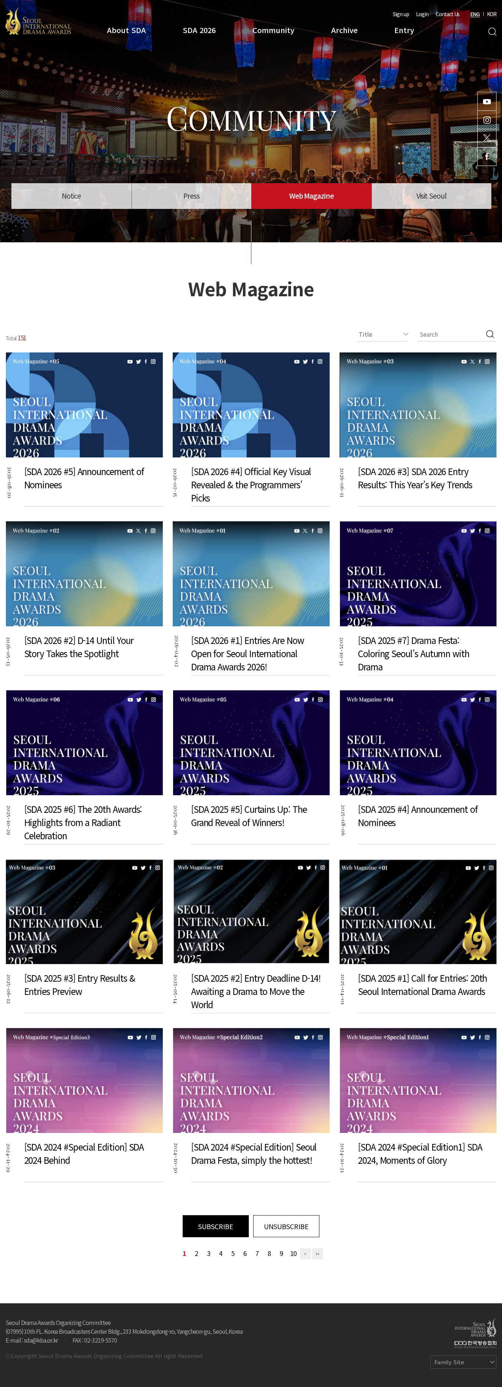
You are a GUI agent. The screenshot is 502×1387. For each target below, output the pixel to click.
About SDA (126, 30)
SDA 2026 (199, 30)
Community (273, 30)
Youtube (487, 101)
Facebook (487, 157)
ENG (475, 14)
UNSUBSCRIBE (286, 1226)
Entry (404, 30)
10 (293, 1253)
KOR (491, 14)
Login (422, 14)
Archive (344, 30)
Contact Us (447, 14)
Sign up (401, 14)
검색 (490, 334)
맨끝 (317, 1253)
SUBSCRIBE (215, 1226)
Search (492, 32)
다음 (305, 1253)
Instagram (487, 120)
